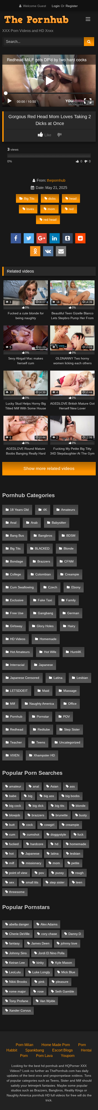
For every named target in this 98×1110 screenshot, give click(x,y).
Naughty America (41, 703)
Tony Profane (18, 1001)
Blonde (69, 548)
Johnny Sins (18, 953)
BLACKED (42, 548)
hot (11, 853)
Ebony (75, 587)
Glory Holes (45, 626)
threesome (17, 892)
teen (79, 882)
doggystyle (58, 834)
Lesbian (82, 678)
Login (56, 6)
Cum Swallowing (22, 587)
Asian (54, 786)
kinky (40, 962)
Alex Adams (49, 924)
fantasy (14, 943)
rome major (17, 991)
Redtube (44, 729)
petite (75, 863)
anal (36, 786)
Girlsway (16, 626)
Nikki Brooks (18, 981)
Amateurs (68, 509)
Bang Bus (17, 535)
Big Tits (29, 198)
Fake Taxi (45, 600)
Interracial (17, 665)
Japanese (46, 665)
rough (79, 873)
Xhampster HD (44, 755)
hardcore (36, 844)
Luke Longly (41, 972)
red (71, 209)
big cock (15, 805)
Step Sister (72, 729)
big (30, 796)
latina (55, 853)
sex (11, 882)
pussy (59, 873)
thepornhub (56, 180)
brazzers (38, 815)
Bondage (16, 561)
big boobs (72, 796)
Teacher (16, 742)
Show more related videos (49, 468)
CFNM (69, 561)
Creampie (72, 574)
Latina (58, 678)
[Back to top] (84, 1096)
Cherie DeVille (19, 934)
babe (12, 796)
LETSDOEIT (19, 690)
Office (72, 703)
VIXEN (14, 755)
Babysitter (59, 522)
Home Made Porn (55, 1045)
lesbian (75, 853)
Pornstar (43, 716)
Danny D (74, 934)
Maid (45, 690)
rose (40, 991)
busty (83, 815)
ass (72, 786)
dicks (52, 198)
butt (12, 824)
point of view (18, 873)
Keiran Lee (17, 962)
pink (41, 981)
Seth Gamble (64, 991)
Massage (70, 690)
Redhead (16, 729)
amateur (15, 786)
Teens (40, 742)
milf (11, 863)
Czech (52, 587)
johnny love (69, 943)
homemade (78, 844)
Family (71, 600)
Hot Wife (50, 652)
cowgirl (49, 824)
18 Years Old (19, 509)
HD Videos (17, 639)
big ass (49, 796)
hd (56, 844)
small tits (32, 882)
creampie (72, 824)
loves (30, 209)
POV (66, 716)
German (73, 613)
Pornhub (16, 716)
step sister (57, 882)
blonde (80, 805)
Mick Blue (68, 972)
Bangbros (45, 535)
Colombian (43, 574)
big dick (38, 805)
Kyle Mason (63, 962)
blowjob (14, 815)
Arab (34, 522)
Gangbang (45, 613)
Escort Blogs (62, 1050)
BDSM (70, 535)
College (15, 574)
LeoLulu (15, 972)
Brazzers (43, 561)
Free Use (16, 613)
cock (29, 824)
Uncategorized (69, 742)
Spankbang (34, 1050)
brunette (62, 815)
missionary (33, 863)
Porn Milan (24, 1045)
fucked (14, 844)
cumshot (33, 834)
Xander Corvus (20, 1010)
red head (50, 219)
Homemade (48, 639)
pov (41, 873)
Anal (13, 522)
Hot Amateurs (20, 652)
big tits (59, 805)
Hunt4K (75, 652)
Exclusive (16, 600)
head (73, 198)
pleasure (62, 981)
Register (72, 6)
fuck (80, 834)
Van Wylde (47, 1001)
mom (51, 209)
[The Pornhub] (40, 20)
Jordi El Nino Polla (51, 953)
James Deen (40, 943)
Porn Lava (44, 1056)
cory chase (49, 934)
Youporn (68, 1056)
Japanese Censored (24, 678)
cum (12, 834)
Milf (12, 703)
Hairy (71, 626)
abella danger (19, 924)
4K (45, 509)
